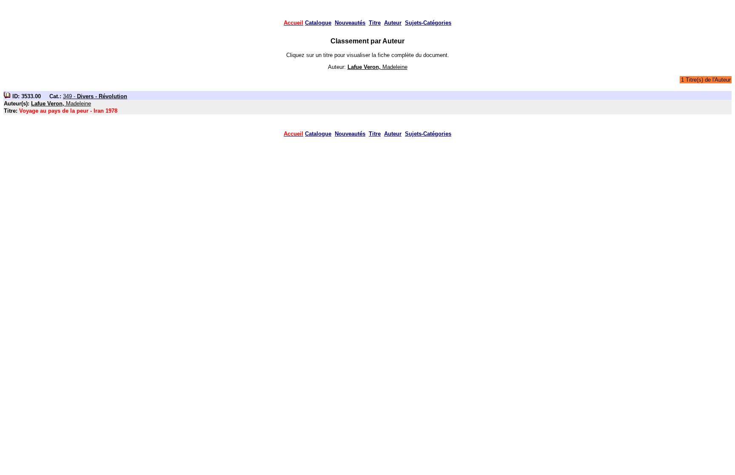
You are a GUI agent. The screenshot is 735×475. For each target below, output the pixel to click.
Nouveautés (350, 23)
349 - (95, 96)
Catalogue (318, 23)
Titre (375, 23)
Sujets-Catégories (428, 23)
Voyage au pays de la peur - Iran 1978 (68, 111)
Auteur (393, 23)
